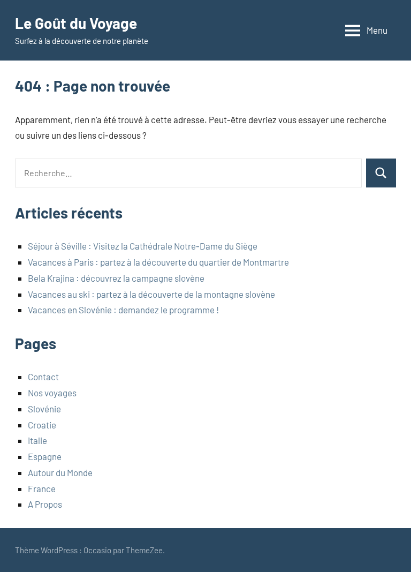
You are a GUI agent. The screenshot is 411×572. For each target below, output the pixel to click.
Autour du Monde (60, 472)
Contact (43, 376)
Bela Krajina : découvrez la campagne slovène (116, 278)
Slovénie (44, 408)
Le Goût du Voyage (76, 23)
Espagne (45, 456)
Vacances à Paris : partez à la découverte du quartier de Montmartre (158, 262)
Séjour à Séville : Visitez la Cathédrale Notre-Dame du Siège (142, 245)
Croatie (42, 424)
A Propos (45, 504)
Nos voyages (52, 392)
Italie (37, 440)
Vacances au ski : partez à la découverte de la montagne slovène (151, 294)
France (42, 488)
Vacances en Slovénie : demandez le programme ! (123, 309)
